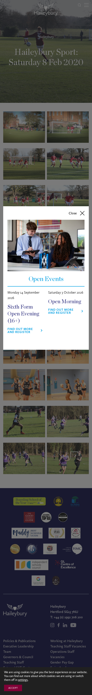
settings (23, 680)
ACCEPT (13, 687)
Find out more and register (20, 331)
